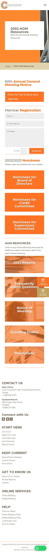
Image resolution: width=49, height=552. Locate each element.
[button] (40, 548)
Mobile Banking (9, 498)
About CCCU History (11, 476)
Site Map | (17, 550)
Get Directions (8, 441)
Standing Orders (24, 332)
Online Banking (8, 495)
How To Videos (8, 524)
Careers (5, 483)
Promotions (7, 463)
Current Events (8, 460)
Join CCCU (6, 432)
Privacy (23, 550)
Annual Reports (8, 479)
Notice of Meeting (24, 309)
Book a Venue (8, 444)
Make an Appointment (43, 283)
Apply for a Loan (9, 435)
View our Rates (8, 511)
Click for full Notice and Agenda (23, 96)
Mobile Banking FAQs (11, 518)
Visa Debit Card (8, 438)
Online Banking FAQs (11, 514)
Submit (36, 150)
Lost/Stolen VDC (9, 521)
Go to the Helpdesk (43, 294)
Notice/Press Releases (12, 457)
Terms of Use (31, 550)
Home (8, 66)
